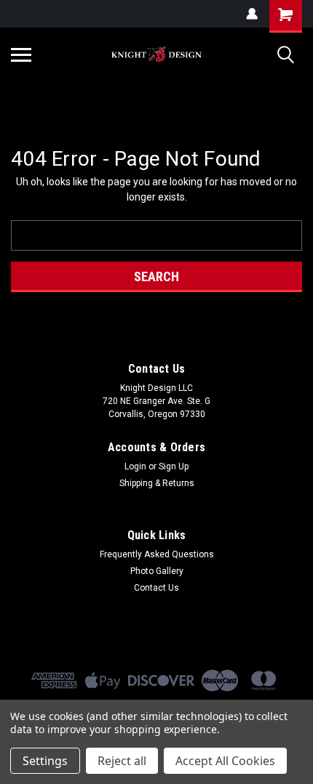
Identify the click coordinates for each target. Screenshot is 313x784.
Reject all (122, 761)
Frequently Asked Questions (157, 554)
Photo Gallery (156, 571)
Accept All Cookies (225, 761)
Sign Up (174, 466)
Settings (45, 761)
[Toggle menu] (21, 54)
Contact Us (156, 588)
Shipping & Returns (156, 483)
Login (135, 466)
